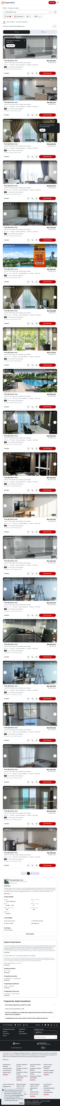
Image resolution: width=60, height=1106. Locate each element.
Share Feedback (23, 1033)
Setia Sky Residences (49, 1088)
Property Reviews (7, 1068)
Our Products (6, 1033)
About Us (5, 1031)
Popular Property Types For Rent (35, 1085)
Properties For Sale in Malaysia (22, 1069)
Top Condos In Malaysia (48, 1085)
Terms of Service (26, 1101)
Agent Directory (7, 1072)
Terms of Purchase (45, 1101)
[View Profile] (10, 37)
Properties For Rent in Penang (35, 1073)
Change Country (39, 1029)
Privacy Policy (19, 1095)
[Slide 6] (32, 56)
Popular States (48, 1064)
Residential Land (8, 948)
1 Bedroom (11, 986)
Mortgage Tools (7, 1086)
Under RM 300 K (17, 978)
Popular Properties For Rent (35, 1065)
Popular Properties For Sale (21, 1065)
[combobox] (27, 12)
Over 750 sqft (7, 993)
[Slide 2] (27, 56)
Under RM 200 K (8, 978)
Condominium (22, 947)
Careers (5, 1035)
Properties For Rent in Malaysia (35, 1069)
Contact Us (22, 1029)
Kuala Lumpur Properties (47, 1067)
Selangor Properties (49, 1070)
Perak (9, 970)
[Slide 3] (28, 56)
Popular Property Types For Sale (21, 1085)
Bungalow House (48, 947)
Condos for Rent (34, 1092)
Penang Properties (48, 1072)
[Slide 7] (33, 98)
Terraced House (15, 947)
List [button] (17, 32)
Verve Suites (47, 1090)
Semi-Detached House (38, 947)
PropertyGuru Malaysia (7, 1065)
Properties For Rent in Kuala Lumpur (35, 1076)
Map (44, 32)
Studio (5, 986)
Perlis (5, 970)
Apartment (29, 947)
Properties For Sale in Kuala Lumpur (22, 1076)
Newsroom (21, 1031)
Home (4, 8)
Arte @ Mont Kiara (48, 1092)
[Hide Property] (51, 37)
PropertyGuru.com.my (8, 1053)
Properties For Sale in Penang (22, 1073)
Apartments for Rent (34, 1089)
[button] (4, 21)
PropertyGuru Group (9, 1029)
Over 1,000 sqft (15, 993)
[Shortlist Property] (54, 37)
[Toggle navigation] (57, 2)
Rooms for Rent (34, 1094)
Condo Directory (7, 1070)
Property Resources (8, 1084)
